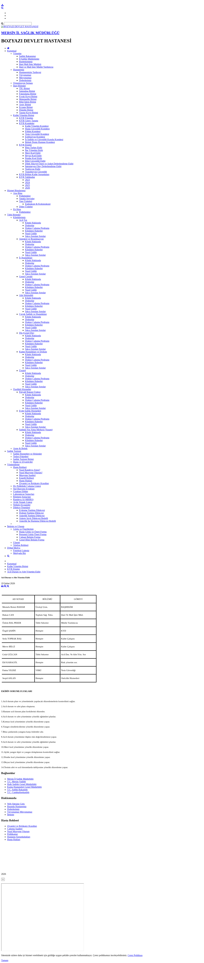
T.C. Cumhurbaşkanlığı (18, 792)
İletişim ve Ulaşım (15, 526)
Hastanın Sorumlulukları (18, 837)
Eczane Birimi (26, 107)
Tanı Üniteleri (25, 201)
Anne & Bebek (20, 448)
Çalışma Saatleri (14, 828)
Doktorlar (29, 225)
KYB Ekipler (25, 145)
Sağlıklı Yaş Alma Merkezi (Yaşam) (36, 429)
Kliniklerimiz (19, 217)
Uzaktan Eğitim (20, 491)
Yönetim (17, 53)
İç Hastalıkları (25, 257)
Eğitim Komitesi (32, 131)
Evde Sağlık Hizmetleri (30, 411)
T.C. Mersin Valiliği (16, 781)
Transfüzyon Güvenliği (36, 171)
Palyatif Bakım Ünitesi (29, 392)
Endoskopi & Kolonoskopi (37, 204)
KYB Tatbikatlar (27, 177)
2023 (27, 180)
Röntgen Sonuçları (22, 497)
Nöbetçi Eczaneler (21, 505)
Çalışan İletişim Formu (29, 537)
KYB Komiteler (26, 123)
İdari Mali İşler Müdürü (30, 64)
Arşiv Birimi (25, 104)
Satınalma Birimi (27, 91)
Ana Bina (17, 193)
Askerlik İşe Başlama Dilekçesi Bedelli (37, 521)
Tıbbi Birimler (14, 214)
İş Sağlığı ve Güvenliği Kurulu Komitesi (44, 139)
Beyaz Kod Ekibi (33, 155)
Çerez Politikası (135, 955)
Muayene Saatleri (27, 475)
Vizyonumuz (25, 75)
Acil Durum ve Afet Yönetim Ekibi (23, 571)
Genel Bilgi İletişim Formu (31, 540)
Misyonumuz (25, 77)
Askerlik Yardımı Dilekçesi (32, 515)
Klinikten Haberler (34, 231)
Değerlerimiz (25, 80)
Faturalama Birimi (27, 94)
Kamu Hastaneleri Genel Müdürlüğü (24, 787)
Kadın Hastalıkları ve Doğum (33, 351)
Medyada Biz (19, 553)
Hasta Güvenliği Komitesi (37, 128)
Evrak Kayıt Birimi (28, 96)
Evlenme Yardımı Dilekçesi (32, 510)
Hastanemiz (18, 69)
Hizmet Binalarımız (16, 190)
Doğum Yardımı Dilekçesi (31, 513)
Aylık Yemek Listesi (22, 502)
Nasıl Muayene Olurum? (30, 472)
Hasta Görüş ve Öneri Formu (33, 531)
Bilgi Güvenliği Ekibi (35, 161)
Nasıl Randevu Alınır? (29, 470)
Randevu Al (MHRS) (23, 499)
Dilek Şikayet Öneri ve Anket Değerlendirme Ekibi (49, 163)
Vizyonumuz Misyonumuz (19, 812)
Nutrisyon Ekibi (32, 169)
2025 (27, 185)
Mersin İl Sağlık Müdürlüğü (20, 779)
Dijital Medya (13, 548)
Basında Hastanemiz (16, 806)
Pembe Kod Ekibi (33, 158)
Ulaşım (16, 542)
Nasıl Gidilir (31, 233)
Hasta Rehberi (20, 467)
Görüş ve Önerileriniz (23, 529)
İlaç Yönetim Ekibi (34, 150)
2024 (27, 182)
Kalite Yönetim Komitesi (37, 126)
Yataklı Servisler (26, 198)
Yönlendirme (13, 464)
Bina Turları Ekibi (33, 147)
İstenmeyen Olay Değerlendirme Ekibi (43, 166)
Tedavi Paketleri (20, 456)
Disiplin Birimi (26, 110)
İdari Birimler (19, 85)
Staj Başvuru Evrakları (23, 488)
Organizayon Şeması (23, 83)
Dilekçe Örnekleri (21, 507)
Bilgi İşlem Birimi (27, 102)
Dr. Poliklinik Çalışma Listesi (27, 486)
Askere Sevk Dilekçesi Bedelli (33, 518)
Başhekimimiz (26, 61)
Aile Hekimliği (26, 295)
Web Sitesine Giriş (16, 804)
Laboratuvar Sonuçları (23, 494)
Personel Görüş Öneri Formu (32, 534)
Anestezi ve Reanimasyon (31, 239)
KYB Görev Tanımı (28, 120)
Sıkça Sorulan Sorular (35, 236)
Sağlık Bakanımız (27, 56)
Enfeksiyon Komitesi (35, 137)
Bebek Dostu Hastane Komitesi (40, 142)
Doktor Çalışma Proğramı (37, 228)
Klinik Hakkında (33, 222)
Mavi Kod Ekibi (32, 153)
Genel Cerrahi (25, 276)
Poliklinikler (25, 196)
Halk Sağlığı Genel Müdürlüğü (21, 784)
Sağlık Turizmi (14, 451)
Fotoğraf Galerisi (21, 550)
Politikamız (12, 834)
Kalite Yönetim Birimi (23, 115)
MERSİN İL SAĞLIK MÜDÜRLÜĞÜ (30, 33)
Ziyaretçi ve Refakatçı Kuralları (34, 483)
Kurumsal (11, 51)
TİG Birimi (24, 88)
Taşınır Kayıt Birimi (28, 112)
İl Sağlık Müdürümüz (29, 59)
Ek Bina (17, 209)
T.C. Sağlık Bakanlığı (17, 789)
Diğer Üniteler (26, 206)
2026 (27, 188)
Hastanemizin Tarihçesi (30, 72)
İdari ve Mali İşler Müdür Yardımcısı (36, 67)
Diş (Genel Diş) (26, 333)
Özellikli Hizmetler (22, 389)
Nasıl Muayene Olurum (18, 831)
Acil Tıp (23, 220)
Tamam (4, 960)
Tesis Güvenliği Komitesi (37, 134)
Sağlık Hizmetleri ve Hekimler (27, 454)
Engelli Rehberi (26, 478)
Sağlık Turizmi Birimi (23, 459)
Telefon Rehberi (20, 545)
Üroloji (22, 370)
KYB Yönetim (26, 118)
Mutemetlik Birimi (27, 99)
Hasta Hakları (25, 480)
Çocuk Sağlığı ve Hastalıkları (33, 314)
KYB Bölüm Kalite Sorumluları (34, 174)
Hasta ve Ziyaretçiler (23, 462)
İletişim (10, 814)
